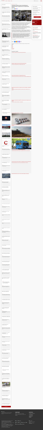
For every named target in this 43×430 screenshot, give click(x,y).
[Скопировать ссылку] (17, 8)
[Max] (26, 422)
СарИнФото (16, 415)
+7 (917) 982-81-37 (31, 414)
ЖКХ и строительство (20, 414)
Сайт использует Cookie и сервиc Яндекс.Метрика (5, 427)
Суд (21, 413)
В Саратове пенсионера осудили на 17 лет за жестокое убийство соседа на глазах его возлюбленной (37, 10)
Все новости (3, 4)
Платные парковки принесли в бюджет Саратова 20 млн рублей (37, 8)
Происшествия (19, 413)
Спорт (25, 414)
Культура (23, 414)
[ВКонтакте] (14, 8)
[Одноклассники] (15, 8)
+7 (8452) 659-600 (31, 415)
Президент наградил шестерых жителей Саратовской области (37, 14)
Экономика (16, 414)
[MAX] (19, 41)
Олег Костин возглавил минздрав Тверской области (36, 12)
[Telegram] (18, 41)
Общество (16, 413)
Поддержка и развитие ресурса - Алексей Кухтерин (31, 423)
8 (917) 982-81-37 (35, 23)
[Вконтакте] (19, 422)
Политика (23, 413)
